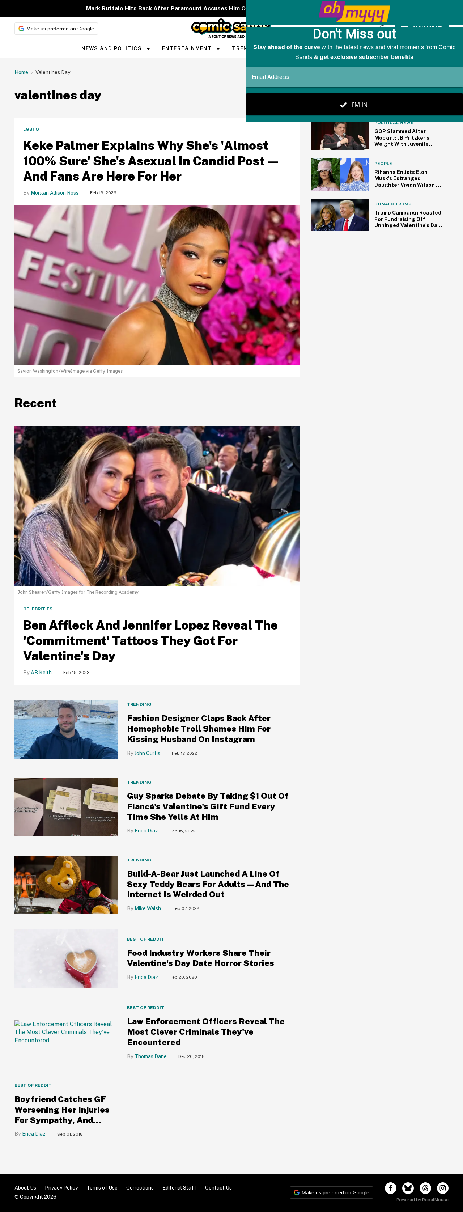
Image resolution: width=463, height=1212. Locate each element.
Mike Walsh (148, 908)
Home (21, 72)
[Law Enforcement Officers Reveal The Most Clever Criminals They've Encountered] (66, 1032)
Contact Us (218, 1188)
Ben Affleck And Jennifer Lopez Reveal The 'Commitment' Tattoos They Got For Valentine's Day (150, 640)
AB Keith (41, 672)
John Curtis (147, 753)
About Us (25, 1188)
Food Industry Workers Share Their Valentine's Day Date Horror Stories (200, 958)
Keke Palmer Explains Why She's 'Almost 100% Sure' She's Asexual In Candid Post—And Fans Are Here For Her (151, 160)
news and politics (111, 48)
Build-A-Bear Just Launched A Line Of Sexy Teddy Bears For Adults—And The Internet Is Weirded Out (208, 884)
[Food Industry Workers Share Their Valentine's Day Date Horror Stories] (66, 958)
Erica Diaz (146, 831)
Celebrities (37, 608)
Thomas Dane (151, 1056)
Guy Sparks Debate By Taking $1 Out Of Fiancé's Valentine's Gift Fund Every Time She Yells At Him (208, 806)
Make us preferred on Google (60, 28)
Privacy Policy (61, 1188)
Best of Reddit (145, 939)
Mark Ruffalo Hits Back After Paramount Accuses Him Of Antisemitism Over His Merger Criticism (224, 8)
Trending (139, 704)
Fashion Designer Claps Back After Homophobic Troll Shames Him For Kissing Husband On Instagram (199, 728)
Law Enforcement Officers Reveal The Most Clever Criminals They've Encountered (206, 1031)
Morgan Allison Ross (54, 193)
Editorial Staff (179, 1188)
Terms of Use (102, 1188)
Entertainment (187, 48)
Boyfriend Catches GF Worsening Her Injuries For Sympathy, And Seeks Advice (62, 1114)
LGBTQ (31, 129)
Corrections (140, 1188)
